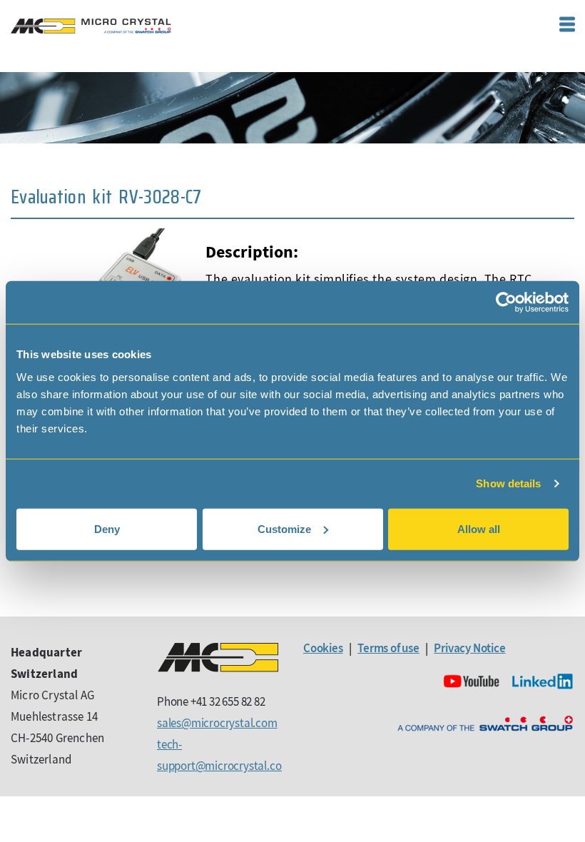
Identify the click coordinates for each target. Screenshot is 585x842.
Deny (107, 528)
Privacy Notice (469, 648)
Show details (508, 483)
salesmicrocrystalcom (217, 723)
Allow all (478, 528)
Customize (284, 528)
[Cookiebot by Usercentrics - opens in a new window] (506, 302)
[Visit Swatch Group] (485, 724)
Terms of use (388, 648)
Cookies (323, 648)
